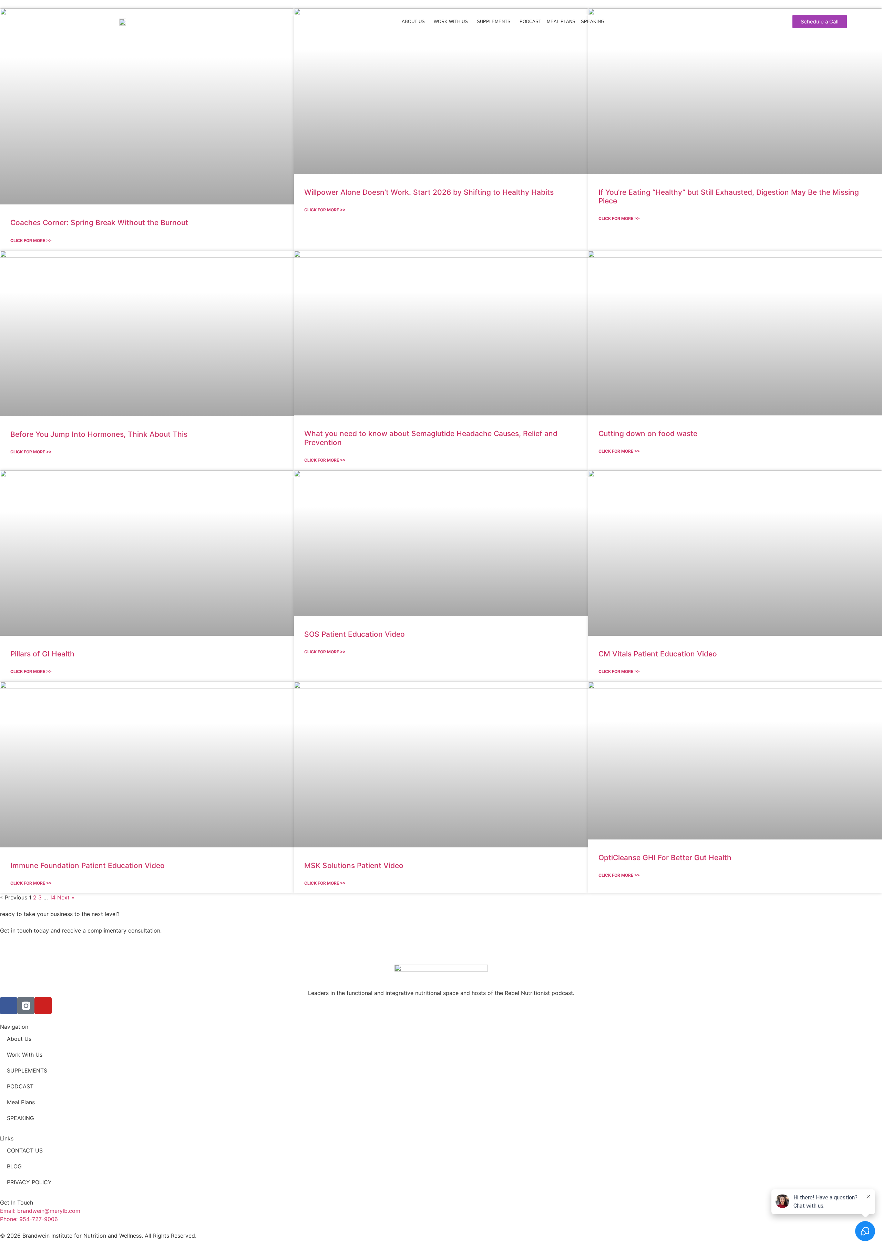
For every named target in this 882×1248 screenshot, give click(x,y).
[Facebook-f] (8, 1005)
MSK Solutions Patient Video (353, 865)
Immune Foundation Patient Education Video (87, 865)
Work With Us (451, 21)
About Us (413, 21)
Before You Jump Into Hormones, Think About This (98, 434)
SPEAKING (592, 21)
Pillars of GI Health (42, 654)
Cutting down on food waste (647, 433)
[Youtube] (43, 1005)
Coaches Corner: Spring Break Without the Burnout (99, 222)
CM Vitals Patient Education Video (657, 654)
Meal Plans (561, 21)
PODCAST (530, 21)
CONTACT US (25, 1150)
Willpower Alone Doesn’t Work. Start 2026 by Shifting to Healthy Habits (429, 192)
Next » (65, 897)
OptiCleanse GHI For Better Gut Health (664, 857)
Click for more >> (31, 240)
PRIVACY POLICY (29, 1182)
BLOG (14, 1166)
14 (52, 897)
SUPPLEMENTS (494, 21)
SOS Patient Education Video (354, 634)
